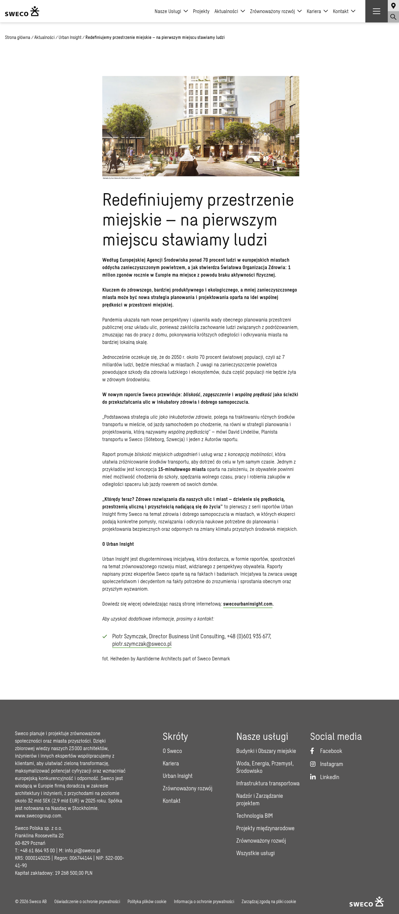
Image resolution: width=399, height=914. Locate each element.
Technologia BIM (254, 815)
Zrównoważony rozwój (272, 11)
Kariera (314, 11)
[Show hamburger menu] (376, 11)
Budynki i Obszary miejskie (266, 750)
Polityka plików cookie (146, 901)
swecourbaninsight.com (247, 604)
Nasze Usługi (168, 11)
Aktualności (226, 11)
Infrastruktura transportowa (268, 783)
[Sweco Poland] (22, 11)
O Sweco (172, 750)
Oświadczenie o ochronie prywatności (87, 901)
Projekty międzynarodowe (265, 828)
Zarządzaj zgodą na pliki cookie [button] (269, 901)
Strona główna (17, 37)
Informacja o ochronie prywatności (204, 901)
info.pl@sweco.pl (82, 850)
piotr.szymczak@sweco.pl (141, 643)
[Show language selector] (393, 5)
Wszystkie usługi (255, 853)
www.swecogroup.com (38, 815)
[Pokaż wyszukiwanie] (393, 16)
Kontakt (341, 11)
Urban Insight (70, 37)
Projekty (201, 11)
